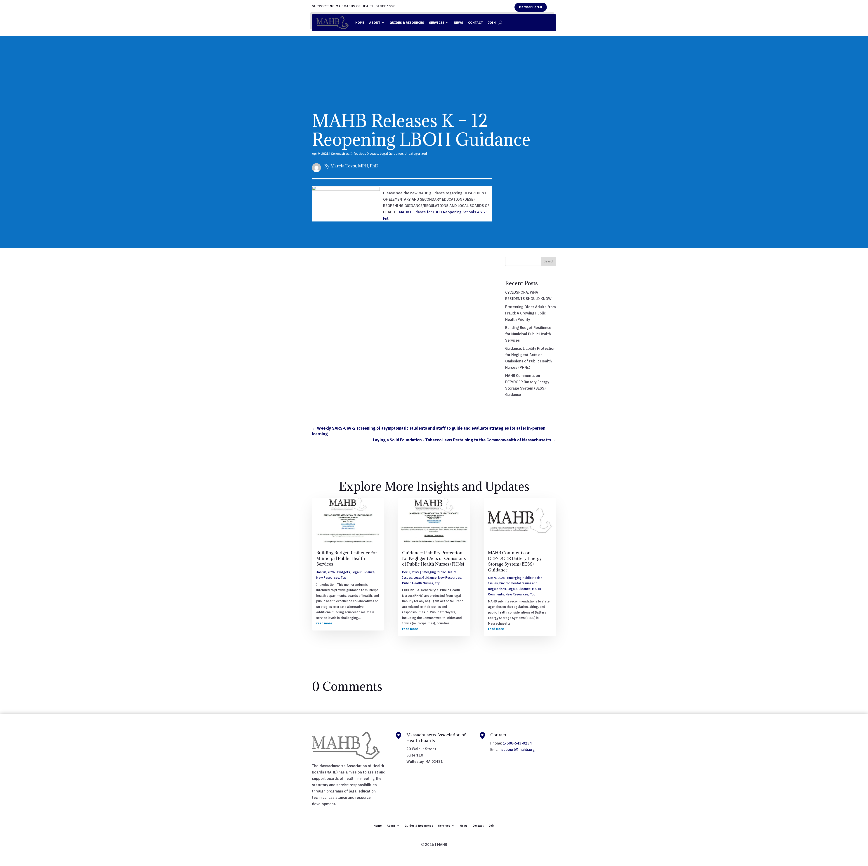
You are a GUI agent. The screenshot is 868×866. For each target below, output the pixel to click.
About (374, 23)
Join (492, 23)
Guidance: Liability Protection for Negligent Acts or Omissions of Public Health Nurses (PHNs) (434, 558)
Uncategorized (415, 154)
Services (436, 23)
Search (549, 261)
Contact (475, 23)
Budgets (343, 572)
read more (324, 623)
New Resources (327, 578)
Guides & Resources (407, 23)
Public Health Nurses (417, 583)
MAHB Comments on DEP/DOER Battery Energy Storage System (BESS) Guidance (515, 561)
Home (359, 23)
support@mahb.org (518, 749)
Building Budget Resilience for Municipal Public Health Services (528, 334)
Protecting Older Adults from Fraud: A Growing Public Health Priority (530, 313)
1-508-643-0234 (517, 743)
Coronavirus (340, 154)
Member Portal (530, 7)
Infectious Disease (364, 154)
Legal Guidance (391, 154)
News (458, 23)
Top (343, 578)
